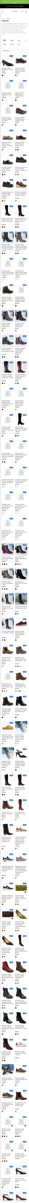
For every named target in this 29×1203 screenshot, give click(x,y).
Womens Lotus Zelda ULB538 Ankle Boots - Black (21, 1027)
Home (3, 18)
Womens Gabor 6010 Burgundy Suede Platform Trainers (20, 633)
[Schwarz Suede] (2, 253)
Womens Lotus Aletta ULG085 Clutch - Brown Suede (6, 924)
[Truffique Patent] (16, 770)
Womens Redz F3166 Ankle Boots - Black (21, 558)
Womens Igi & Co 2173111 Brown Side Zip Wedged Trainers (7, 1105)
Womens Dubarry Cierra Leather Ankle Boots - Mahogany (20, 350)
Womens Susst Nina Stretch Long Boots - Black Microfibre (8, 481)
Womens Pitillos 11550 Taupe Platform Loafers (7, 144)
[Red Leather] (2, 983)
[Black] (2, 306)
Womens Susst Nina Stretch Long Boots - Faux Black (21, 481)
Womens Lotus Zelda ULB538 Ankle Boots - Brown (6, 1054)
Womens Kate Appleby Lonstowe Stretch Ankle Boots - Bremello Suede (21, 247)
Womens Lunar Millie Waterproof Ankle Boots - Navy (7, 685)
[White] (16, 1060)
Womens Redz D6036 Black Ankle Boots (21, 583)
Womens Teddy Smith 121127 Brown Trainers (7, 1079)
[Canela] (16, 462)
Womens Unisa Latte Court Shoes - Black (21, 1180)
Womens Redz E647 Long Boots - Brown (8, 632)
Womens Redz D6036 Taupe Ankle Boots (6, 325)
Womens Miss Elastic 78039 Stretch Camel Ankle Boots (19, 403)
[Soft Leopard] (18, 174)
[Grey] (16, 666)
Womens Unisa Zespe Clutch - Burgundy (19, 1130)
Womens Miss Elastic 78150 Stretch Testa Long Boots (7, 429)
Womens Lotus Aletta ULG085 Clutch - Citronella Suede (20, 898)
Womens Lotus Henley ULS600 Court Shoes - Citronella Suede (20, 924)
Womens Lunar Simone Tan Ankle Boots (7, 814)
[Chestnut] (4, 383)
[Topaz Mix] (16, 174)
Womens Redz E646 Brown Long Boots (7, 608)
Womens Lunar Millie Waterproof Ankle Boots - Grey (20, 659)
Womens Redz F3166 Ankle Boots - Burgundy (8, 558)
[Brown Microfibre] (4, 513)
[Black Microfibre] (2, 487)
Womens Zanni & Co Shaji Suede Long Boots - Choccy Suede (21, 221)
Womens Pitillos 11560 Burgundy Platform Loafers (20, 69)
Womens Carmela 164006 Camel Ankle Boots (20, 1104)
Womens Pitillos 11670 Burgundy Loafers (6, 94)
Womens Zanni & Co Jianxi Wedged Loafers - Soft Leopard (8, 194)
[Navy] (18, 666)
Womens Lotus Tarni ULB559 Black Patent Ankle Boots (21, 1002)
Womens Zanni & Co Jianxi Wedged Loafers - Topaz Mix (21, 169)
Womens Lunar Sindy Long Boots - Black (7, 789)
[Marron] (16, 150)
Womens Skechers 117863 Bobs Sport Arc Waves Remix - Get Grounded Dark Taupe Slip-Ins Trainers (21, 870)
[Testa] (2, 436)
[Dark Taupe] (16, 878)
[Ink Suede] (2, 227)
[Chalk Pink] (18, 743)
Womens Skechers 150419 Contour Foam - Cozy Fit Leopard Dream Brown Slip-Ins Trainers (20, 840)
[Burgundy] (16, 75)
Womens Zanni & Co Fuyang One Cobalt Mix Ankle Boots (21, 710)
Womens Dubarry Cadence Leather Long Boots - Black (7, 376)
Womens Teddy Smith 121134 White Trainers (20, 1053)
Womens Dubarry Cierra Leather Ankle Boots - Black (8, 350)
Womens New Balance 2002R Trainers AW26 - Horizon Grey (20, 737)
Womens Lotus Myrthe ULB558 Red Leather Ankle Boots (7, 976)
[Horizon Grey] (16, 743)
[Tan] (2, 666)
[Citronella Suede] (16, 904)
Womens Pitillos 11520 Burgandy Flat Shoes (6, 119)
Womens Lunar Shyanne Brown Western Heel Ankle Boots (6, 839)
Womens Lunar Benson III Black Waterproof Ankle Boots (7, 299)
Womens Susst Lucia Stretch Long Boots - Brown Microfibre (20, 507)
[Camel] (16, 409)
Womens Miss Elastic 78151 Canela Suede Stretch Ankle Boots (21, 455)
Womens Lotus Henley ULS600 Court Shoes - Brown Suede (6, 950)
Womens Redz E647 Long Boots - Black (21, 607)
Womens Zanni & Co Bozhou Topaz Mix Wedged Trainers (21, 193)
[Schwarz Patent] (16, 306)
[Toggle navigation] (3, 11)
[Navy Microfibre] (4, 539)
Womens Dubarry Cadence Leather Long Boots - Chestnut (20, 377)
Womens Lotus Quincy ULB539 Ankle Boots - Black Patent (8, 1028)
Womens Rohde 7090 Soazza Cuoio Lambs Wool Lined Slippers (7, 737)
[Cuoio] (2, 743)
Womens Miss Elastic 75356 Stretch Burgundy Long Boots (7, 403)
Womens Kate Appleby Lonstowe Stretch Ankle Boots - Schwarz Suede (8, 247)
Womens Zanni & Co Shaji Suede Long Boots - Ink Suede (8, 220)
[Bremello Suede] (4, 253)
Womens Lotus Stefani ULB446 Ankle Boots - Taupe (19, 976)
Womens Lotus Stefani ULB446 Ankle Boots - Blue (7, 1002)
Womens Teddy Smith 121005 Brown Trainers (21, 1079)
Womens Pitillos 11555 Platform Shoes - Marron (20, 144)
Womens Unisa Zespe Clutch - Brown (6, 1155)
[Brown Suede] (18, 904)
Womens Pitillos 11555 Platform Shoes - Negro (6, 169)
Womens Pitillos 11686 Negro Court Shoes (7, 69)
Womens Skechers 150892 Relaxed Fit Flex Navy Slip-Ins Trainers (7, 868)
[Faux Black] (4, 487)
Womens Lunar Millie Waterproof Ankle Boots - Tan (20, 685)
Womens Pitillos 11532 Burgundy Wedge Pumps (20, 119)
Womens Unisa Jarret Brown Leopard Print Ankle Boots (6, 1181)
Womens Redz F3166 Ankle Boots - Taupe (8, 583)
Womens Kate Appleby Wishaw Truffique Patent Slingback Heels (20, 763)
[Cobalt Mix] (16, 717)
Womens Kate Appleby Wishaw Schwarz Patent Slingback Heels (20, 299)
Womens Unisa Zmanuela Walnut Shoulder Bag (20, 1155)
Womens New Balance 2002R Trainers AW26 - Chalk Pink (6, 763)
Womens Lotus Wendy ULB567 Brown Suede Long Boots (21, 950)
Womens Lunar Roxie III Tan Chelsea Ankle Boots (6, 660)
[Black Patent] (16, 1008)
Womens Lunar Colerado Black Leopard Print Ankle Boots (6, 711)
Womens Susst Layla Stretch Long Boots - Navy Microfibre (20, 533)
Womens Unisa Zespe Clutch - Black (6, 1130)
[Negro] (2, 75)
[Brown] (16, 330)
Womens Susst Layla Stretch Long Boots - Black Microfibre (7, 533)
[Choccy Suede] (4, 227)
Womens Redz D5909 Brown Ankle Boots (19, 325)
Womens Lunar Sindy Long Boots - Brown (20, 789)
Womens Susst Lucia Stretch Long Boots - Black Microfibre (7, 507)
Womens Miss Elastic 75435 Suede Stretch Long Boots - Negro (8, 273)
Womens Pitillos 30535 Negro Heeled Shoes (20, 94)
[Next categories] (26, 41)
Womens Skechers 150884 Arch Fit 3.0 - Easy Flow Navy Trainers (8, 898)
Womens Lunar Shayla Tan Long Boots (20, 814)
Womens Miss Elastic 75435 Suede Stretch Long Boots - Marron (21, 273)
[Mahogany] (4, 357)
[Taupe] (2, 150)
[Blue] (18, 983)
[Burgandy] (2, 125)
